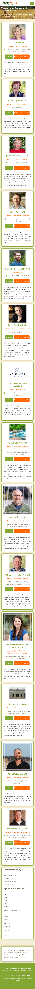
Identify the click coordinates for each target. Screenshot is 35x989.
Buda (5, 919)
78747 (5, 897)
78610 (5, 894)
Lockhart (6, 930)
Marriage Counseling (10, 875)
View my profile (25, 56)
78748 (5, 907)
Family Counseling (9, 885)
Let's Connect (9, 56)
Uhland (6, 916)
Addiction (6, 878)
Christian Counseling (10, 881)
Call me (17, 56)
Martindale (7, 923)
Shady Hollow (8, 927)
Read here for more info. (17, 983)
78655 (5, 903)
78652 (5, 900)
